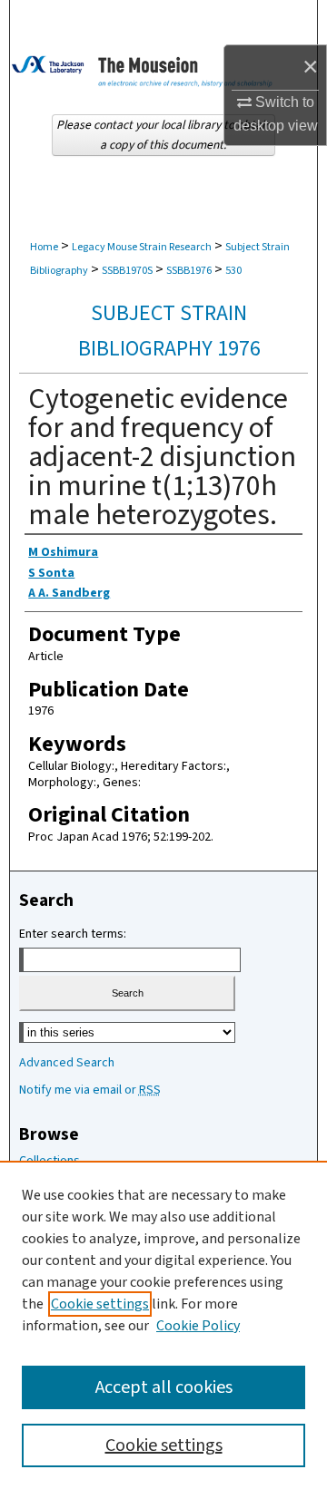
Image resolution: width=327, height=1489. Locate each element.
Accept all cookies (164, 1387)
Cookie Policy (198, 1326)
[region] (163, 1325)
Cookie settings (100, 1304)
